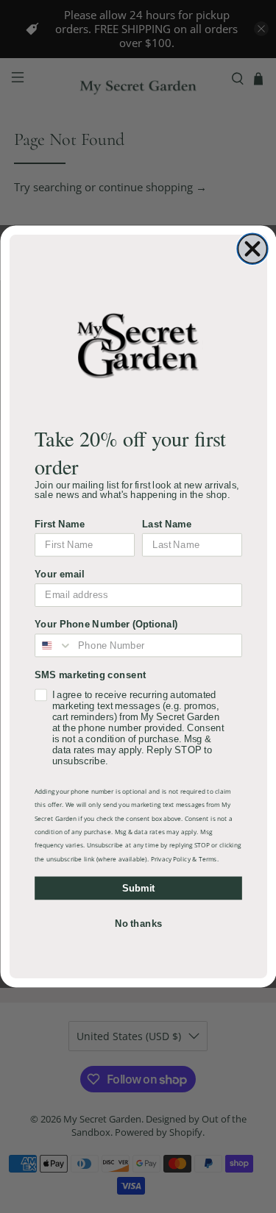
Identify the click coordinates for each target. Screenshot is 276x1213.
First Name (60, 524)
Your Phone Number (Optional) (106, 624)
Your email (59, 574)
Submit (138, 888)
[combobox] (53, 645)
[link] (138, 345)
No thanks (138, 923)
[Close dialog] (252, 249)
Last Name (167, 524)
